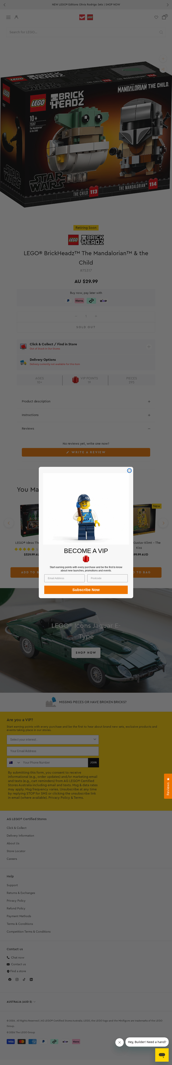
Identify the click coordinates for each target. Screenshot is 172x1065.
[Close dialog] (129, 470)
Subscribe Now (86, 590)
